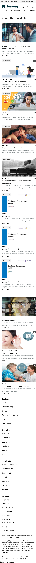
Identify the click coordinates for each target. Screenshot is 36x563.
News (4, 402)
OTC (3, 419)
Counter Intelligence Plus (8, 528)
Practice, (4, 213)
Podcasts (5, 454)
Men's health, (5, 178)
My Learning (7, 423)
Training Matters (8, 507)
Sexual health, (5, 145)
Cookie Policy (7, 473)
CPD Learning (7, 407)
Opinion (5, 411)
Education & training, (7, 79)
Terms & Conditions (9, 464)
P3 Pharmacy (16, 550)
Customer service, (6, 44)
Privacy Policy (7, 469)
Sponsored (6, 442)
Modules (5, 446)
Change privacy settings (7, 562)
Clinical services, (6, 384)
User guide (6, 485)
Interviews (6, 438)
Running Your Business (10, 415)
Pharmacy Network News (8, 521)
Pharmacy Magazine (6, 501)
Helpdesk (5, 477)
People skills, (14, 351)
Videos (4, 450)
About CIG (6, 481)
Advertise (6, 490)
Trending (5, 433)
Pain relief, (4, 112)
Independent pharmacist (7, 513)
